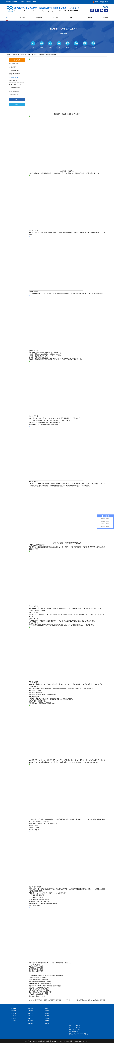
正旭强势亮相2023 (14, 70)
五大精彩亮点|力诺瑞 (14, 87)
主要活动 (30, 1010)
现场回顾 (47, 1023)
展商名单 (13, 1013)
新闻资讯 (72, 17)
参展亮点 (13, 1010)
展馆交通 (47, 1010)
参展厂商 (30, 1013)
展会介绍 (13, 1020)
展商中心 (39, 17)
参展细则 (30, 1023)
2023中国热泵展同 (14, 91)
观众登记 (17, 99)
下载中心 (89, 17)
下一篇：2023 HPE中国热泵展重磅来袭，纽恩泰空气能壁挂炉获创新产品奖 (86, 1000)
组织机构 (13, 1018)
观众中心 (55, 17)
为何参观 (47, 1018)
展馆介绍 (47, 1013)
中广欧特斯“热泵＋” (14, 63)
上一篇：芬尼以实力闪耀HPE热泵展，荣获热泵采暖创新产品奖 (45, 1000)
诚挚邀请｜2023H (13, 77)
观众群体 (30, 1020)
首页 (7, 17)
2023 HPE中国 (13, 80)
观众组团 (47, 1015)
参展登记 (17, 104)
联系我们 (105, 17)
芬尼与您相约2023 (14, 67)
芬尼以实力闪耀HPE (14, 74)
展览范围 (30, 1015)
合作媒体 (47, 1020)
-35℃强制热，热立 (14, 94)
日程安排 (13, 1015)
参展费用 (30, 1018)
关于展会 (22, 17)
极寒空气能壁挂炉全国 (15, 84)
